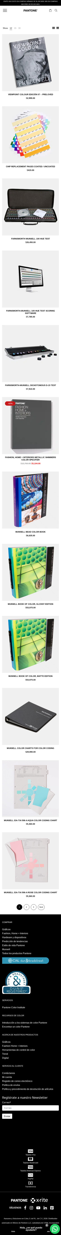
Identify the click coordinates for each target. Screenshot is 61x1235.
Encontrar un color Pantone (16, 1026)
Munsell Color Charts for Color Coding (30, 748)
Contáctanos (8, 1073)
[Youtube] (38, 1208)
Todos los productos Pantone (16, 953)
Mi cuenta (7, 1077)
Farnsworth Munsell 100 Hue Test (30, 239)
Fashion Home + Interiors (15, 1046)
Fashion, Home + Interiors (15, 933)
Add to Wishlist (54, 38)
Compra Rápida (30, 66)
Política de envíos (11, 1085)
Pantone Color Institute (13, 1007)
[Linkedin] (46, 1208)
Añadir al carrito (30, 98)
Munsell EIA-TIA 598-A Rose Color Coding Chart (30, 892)
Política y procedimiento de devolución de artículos (27, 1089)
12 (11, 28)
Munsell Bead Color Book (30, 532)
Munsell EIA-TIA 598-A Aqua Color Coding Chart (30, 820)
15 (15, 28)
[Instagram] (32, 1208)
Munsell (6, 949)
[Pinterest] (52, 1208)
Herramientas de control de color (18, 1050)
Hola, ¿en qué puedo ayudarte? (31, 1228)
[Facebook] (26, 1208)
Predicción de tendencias (15, 941)
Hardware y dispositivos (14, 937)
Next (41, 907)
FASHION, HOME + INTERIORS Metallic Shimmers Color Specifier (30, 458)
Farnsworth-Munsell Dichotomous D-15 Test (30, 385)
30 (19, 28)
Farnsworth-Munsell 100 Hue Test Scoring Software (30, 312)
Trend (5, 1054)
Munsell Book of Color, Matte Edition (30, 676)
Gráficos (6, 929)
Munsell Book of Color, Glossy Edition (30, 604)
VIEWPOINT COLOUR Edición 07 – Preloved (30, 94)
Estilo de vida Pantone (13, 945)
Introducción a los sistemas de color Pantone (24, 1022)
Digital (5, 1058)
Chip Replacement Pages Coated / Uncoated (30, 166)
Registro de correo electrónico (17, 1081)
